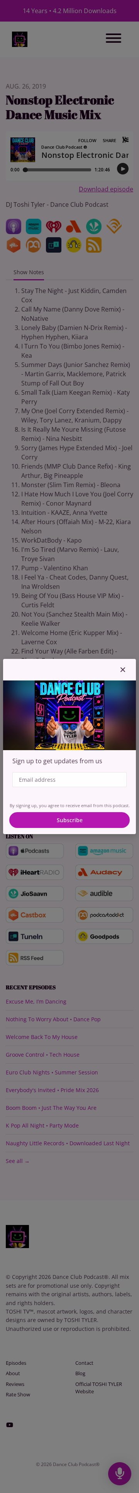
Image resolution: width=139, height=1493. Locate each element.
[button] (123, 669)
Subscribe (70, 820)
